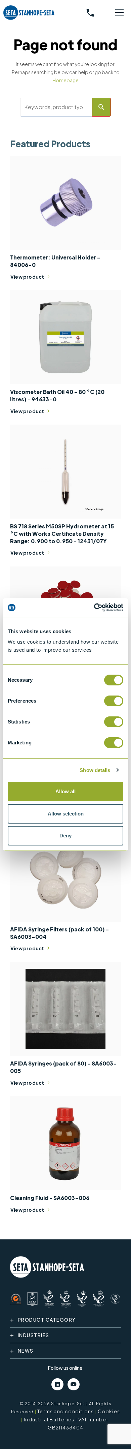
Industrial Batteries (49, 1419)
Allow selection (66, 813)
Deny (65, 835)
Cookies (109, 1411)
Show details (95, 770)
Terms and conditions (65, 1411)
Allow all (65, 791)
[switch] (113, 701)
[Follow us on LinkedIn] (57, 1384)
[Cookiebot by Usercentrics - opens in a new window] (94, 607)
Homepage (65, 80)
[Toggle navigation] (119, 13)
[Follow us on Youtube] (74, 1384)
